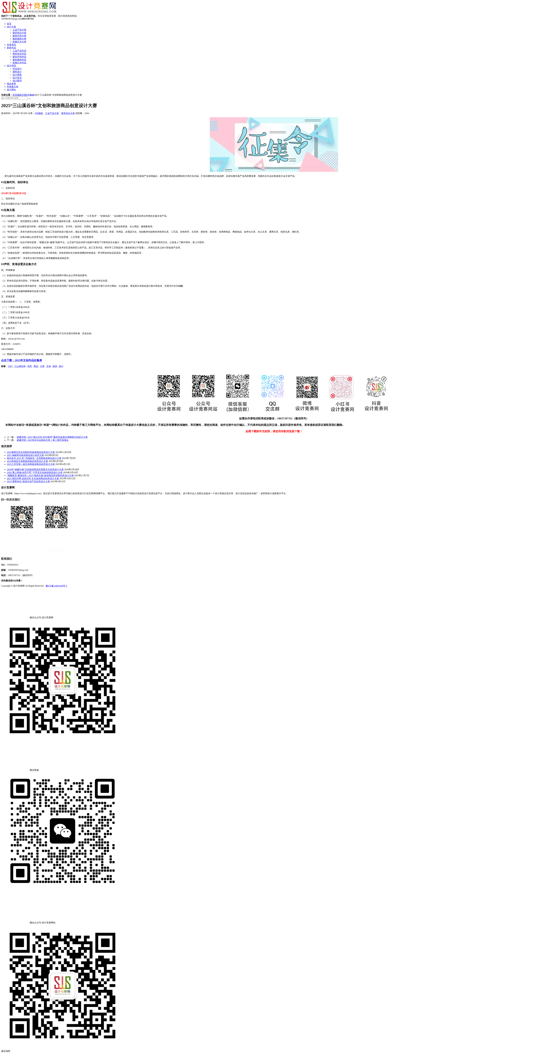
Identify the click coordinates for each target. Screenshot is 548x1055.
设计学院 (11, 65)
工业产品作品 (19, 50)
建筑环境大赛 (19, 36)
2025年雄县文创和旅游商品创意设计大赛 (27, 461)
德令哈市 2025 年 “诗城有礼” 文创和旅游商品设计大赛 (34, 458)
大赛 (42, 366)
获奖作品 (11, 47)
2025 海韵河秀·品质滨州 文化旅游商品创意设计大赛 (33, 478)
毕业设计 (17, 68)
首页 (9, 24)
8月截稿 (30, 95)
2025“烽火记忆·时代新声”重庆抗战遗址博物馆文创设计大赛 (52, 437)
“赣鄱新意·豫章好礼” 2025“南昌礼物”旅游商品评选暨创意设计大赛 (40, 475)
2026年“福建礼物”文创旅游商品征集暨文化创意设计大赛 (35, 469)
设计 (61, 366)
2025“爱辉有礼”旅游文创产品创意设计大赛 (28, 481)
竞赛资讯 (11, 44)
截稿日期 (21, 95)
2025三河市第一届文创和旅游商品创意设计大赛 (31, 464)
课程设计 (17, 71)
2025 (10, 366)
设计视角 (17, 74)
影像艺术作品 (19, 62)
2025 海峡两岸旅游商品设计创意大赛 (25, 455)
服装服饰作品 (19, 59)
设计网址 (11, 89)
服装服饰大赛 (19, 39)
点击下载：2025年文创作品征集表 (21, 360)
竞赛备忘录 (12, 86)
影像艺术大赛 (19, 41)
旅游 (55, 366)
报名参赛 (11, 83)
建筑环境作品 (19, 56)
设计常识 (17, 77)
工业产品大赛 (19, 30)
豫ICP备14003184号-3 (56, 586)
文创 (48, 366)
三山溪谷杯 (20, 366)
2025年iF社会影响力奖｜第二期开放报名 (42, 440)
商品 (36, 366)
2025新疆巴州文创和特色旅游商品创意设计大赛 (31, 452)
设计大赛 (11, 27)
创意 (29, 366)
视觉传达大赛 (19, 33)
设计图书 (17, 80)
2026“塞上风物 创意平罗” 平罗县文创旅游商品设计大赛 (35, 472)
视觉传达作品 (19, 53)
